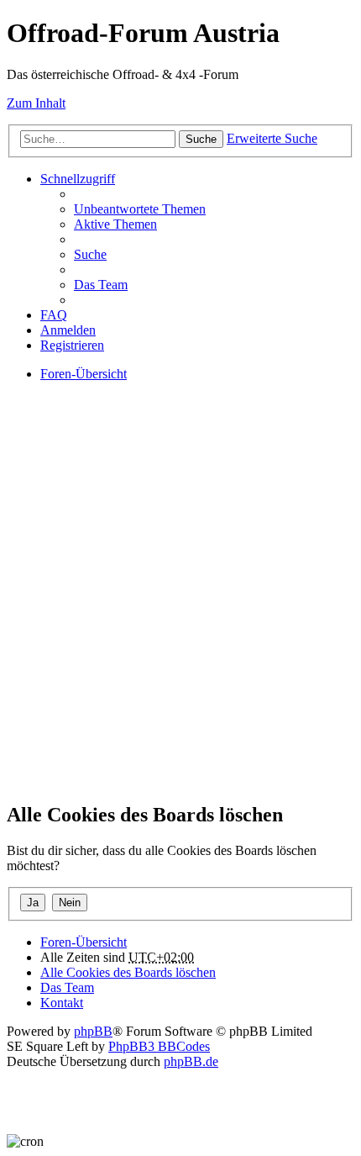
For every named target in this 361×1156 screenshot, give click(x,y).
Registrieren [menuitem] (72, 345)
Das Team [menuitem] (101, 284)
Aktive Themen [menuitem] (115, 224)
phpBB (93, 1031)
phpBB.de (191, 1061)
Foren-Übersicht (83, 942)
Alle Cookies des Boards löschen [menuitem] (128, 972)
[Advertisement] (180, 606)
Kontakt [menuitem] (61, 1002)
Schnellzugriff (77, 179)
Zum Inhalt (36, 103)
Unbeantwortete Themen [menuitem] (140, 209)
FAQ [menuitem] (53, 315)
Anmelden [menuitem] (68, 330)
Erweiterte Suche (272, 138)
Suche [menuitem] (90, 254)
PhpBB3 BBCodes (159, 1046)
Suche (201, 139)
